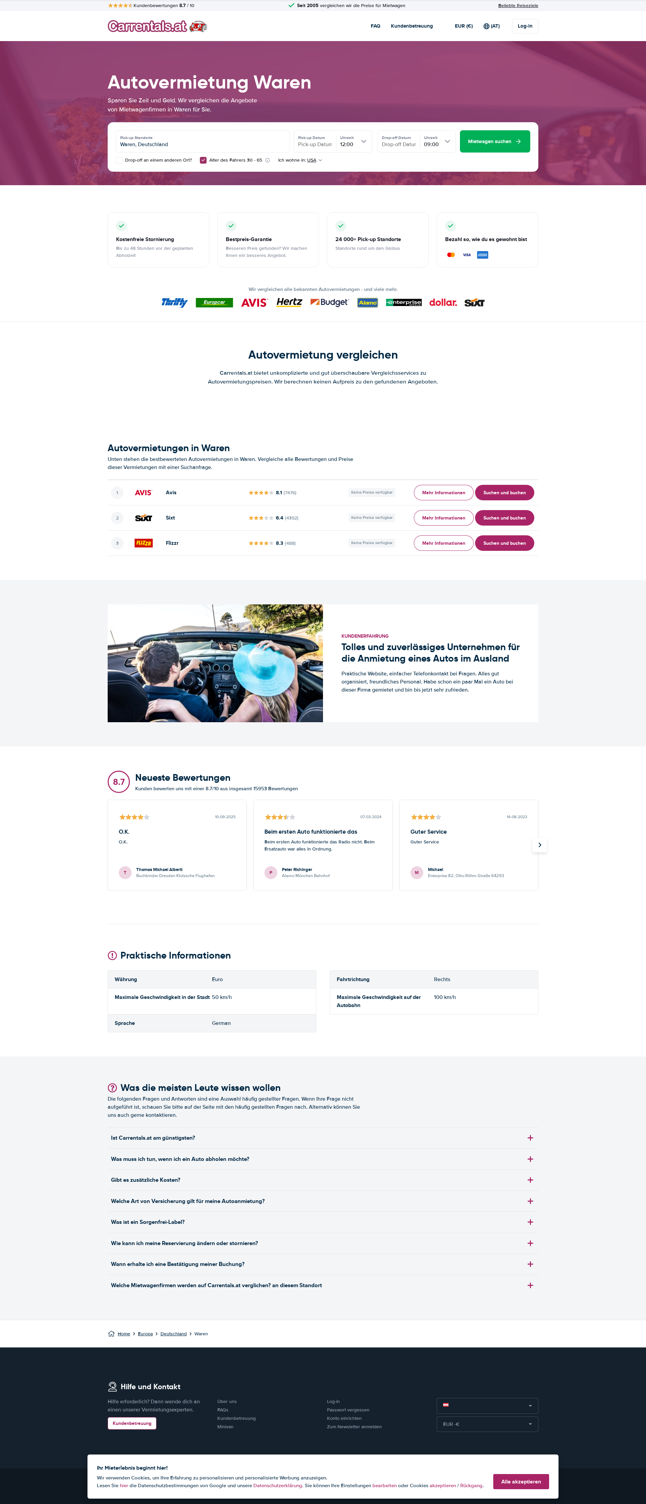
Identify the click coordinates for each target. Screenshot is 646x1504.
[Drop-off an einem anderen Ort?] (119, 160)
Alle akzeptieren (521, 1481)
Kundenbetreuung (412, 26)
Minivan (225, 1427)
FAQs (222, 1410)
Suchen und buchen (504, 492)
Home (124, 1334)
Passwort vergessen (348, 1410)
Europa (145, 1334)
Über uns (227, 1401)
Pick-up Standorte (136, 138)
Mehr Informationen (443, 492)
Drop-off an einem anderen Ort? (157, 160)
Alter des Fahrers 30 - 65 (235, 160)
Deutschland (173, 1334)
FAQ (375, 26)
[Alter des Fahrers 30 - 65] (203, 160)
